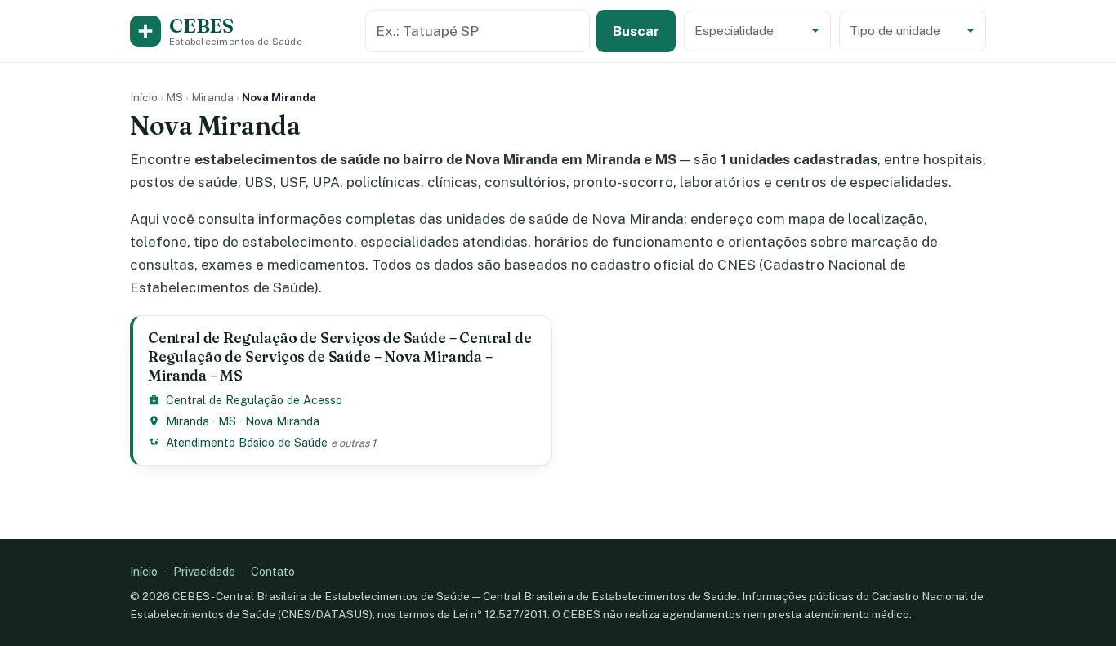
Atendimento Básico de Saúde (247, 442)
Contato (273, 571)
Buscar (636, 31)
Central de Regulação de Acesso (254, 400)
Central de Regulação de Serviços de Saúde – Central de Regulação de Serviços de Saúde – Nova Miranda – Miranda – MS (340, 356)
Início (144, 97)
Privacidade (204, 571)
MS (174, 97)
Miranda (212, 97)
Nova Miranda (282, 421)
